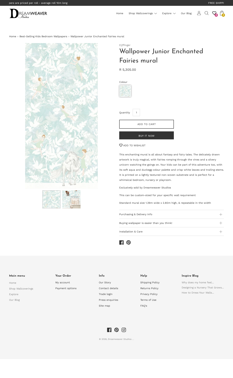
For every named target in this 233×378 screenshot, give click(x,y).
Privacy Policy (148, 294)
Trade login (105, 294)
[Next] (104, 115)
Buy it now (147, 135)
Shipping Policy (149, 282)
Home (119, 13)
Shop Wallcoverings (141, 13)
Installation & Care (131, 231)
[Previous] (18, 115)
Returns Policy (149, 288)
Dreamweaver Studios (120, 339)
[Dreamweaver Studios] (121, 243)
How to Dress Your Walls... (198, 292)
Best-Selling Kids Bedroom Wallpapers (43, 36)
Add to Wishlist (134, 145)
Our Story (105, 282)
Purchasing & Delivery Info (135, 214)
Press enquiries (108, 299)
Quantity (124, 112)
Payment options (65, 288)
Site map (104, 305)
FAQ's (143, 305)
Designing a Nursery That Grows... (203, 287)
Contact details (108, 288)
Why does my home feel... (198, 282)
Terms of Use (148, 299)
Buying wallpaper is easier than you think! (145, 223)
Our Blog (186, 13)
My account (62, 282)
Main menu (17, 275)
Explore (166, 13)
